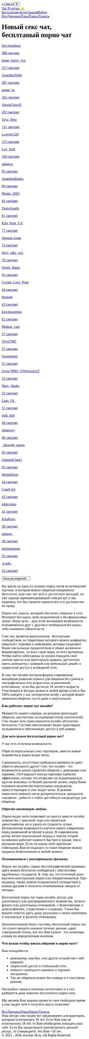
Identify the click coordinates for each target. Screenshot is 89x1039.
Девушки (14, 16)
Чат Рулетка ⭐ (13, 8)
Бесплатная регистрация (20, 12)
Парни (33, 16)
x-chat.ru (8, 4)
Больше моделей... (16, 578)
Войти (42, 12)
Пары (25, 16)
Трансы (43, 16)
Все (4, 16)
